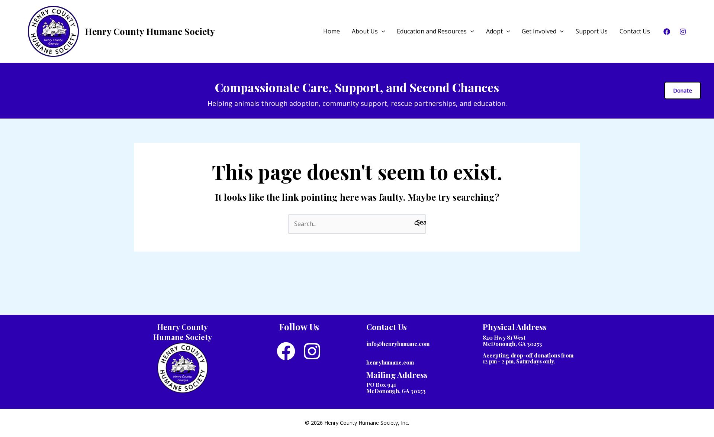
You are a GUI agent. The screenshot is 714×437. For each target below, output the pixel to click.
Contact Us (635, 31)
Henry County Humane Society (150, 31)
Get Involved (539, 31)
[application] (381, 31)
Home (331, 31)
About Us (365, 31)
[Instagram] (682, 31)
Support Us (592, 31)
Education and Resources (432, 31)
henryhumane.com (390, 362)
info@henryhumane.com (398, 343)
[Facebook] (666, 31)
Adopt (494, 31)
